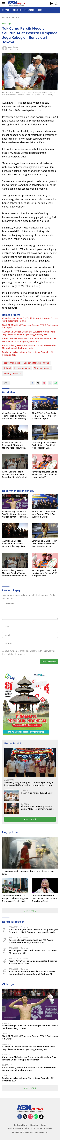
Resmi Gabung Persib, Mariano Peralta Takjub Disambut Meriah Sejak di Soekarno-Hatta (29, 346)
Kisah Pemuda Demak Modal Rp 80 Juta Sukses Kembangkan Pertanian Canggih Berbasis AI (32, 972)
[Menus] (4, 3)
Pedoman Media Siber (19, 1128)
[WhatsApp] (35, 1116)
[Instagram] (30, 1116)
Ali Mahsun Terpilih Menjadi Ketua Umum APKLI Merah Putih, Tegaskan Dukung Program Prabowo (38, 807)
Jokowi (7, 368)
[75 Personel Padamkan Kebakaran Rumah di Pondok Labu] (30, 853)
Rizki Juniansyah (42, 368)
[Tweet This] (38, 383)
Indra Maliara (13, 47)
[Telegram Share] (50, 383)
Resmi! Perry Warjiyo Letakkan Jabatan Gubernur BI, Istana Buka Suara (33, 962)
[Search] (56, 3)
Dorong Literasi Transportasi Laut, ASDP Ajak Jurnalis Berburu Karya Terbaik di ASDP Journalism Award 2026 (31, 941)
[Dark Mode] (51, 3)
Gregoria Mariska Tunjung (36, 363)
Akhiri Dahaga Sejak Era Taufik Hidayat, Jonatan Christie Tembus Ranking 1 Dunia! (30, 319)
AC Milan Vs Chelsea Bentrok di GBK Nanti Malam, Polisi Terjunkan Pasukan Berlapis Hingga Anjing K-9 (28, 333)
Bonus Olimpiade (12, 363)
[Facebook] (19, 1116)
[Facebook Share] (32, 383)
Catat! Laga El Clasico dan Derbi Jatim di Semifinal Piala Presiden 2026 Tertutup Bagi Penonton (29, 340)
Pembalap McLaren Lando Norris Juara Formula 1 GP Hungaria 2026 (28, 353)
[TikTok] (41, 1116)
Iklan (43, 1125)
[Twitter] (25, 1116)
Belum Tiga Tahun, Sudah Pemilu (37, 793)
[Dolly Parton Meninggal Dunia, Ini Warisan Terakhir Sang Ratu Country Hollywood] (45, 885)
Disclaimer (38, 1128)
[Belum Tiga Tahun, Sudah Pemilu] (11, 795)
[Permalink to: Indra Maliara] (4, 48)
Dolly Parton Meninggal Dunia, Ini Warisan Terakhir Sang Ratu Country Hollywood (45, 898)
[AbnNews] (16, 3)
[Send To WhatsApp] (55, 383)
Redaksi (34, 1125)
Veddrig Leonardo (12, 373)
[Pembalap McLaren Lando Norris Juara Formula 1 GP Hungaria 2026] (45, 461)
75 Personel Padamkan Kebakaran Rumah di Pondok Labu (28, 872)
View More (29, 819)
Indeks (49, 1128)
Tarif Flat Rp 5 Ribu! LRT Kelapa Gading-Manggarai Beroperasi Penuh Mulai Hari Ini (15, 898)
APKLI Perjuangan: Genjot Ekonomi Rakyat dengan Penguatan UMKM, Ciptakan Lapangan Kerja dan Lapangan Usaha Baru (28, 783)
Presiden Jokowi (22, 368)
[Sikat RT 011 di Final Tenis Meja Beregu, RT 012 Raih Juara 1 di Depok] (45, 403)
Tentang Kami (20, 1125)
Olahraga (6, 23)
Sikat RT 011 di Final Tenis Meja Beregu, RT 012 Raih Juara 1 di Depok (30, 326)
